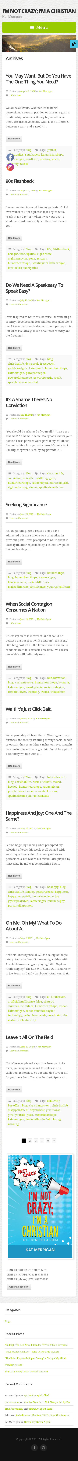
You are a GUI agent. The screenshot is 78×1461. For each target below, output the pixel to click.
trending (33, 691)
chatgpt (48, 1001)
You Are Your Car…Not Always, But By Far (47, 1402)
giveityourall (16, 1114)
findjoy (29, 891)
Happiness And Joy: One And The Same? (38, 816)
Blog (28, 149)
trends (45, 691)
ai (48, 996)
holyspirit (23, 896)
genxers (42, 258)
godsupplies (15, 154)
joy (57, 896)
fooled (57, 781)
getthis (51, 149)
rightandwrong (18, 487)
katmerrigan (16, 159)
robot (29, 1010)
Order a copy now (19, 1286)
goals (29, 1114)
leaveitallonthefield (38, 1119)
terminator (55, 1015)
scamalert (41, 791)
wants (24, 163)
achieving (53, 1100)
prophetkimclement (21, 791)
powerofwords (42, 377)
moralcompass (58, 482)
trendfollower (17, 691)
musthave (32, 159)
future (29, 1006)
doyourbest (37, 1110)
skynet (50, 1010)
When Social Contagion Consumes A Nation (29, 607)
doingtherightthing (35, 478)
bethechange (55, 572)
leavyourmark (17, 582)
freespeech (47, 363)
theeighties (30, 267)
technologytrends (34, 1015)
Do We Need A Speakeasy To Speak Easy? (34, 288)
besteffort (14, 1105)
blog (50, 359)
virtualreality (27, 1020)
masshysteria (34, 687)
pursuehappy (56, 901)
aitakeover (58, 996)
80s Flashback (20, 181)
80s (49, 249)
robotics (39, 1010)
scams (53, 791)
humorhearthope (52, 154)
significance (38, 586)
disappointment (18, 1110)
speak (57, 377)
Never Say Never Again (37, 1422)
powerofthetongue (20, 377)
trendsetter (57, 691)
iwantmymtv (40, 263)
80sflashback (61, 249)
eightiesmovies (17, 258)
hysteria (63, 682)
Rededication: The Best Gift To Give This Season (42, 1415)
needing (45, 159)
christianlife (16, 363)
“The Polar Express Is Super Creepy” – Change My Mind (35, 1358)
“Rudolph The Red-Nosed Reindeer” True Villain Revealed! (37, 1345)
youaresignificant (58, 586)
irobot (63, 1006)
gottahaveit (32, 154)
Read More (14, 138)
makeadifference (39, 582)
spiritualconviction (51, 487)
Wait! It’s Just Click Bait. (28, 709)
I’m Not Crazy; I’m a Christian (39, 10)
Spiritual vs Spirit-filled (36, 1395)
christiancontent (39, 1105)
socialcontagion (54, 687)
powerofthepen (36, 372)
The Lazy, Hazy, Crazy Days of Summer (26, 1371)
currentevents (24, 682)
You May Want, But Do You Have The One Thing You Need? (38, 78)
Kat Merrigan (45, 91)
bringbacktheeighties (22, 254)
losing (57, 1119)
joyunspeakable (18, 901)
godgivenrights (17, 368)
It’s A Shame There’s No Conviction (29, 402)
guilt (52, 478)
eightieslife (44, 254)
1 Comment (15, 95)
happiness (61, 891)
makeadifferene (18, 586)
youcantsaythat (28, 382)
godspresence (44, 891)
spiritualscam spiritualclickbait (28, 795)
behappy (52, 887)
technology (15, 1015)
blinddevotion (56, 677)
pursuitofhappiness (20, 905)
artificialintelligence (21, 1001)
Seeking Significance (26, 504)
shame (33, 487)
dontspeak (32, 363)
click (36, 781)
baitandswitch (56, 777)
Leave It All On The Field (29, 1037)
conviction (14, 478)
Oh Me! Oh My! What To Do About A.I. (33, 925)
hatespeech (36, 368)
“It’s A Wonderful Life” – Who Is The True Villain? (32, 1351)
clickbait (45, 781)
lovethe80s (15, 267)
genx (32, 258)
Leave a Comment (18, 194)
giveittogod (53, 1110)
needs (55, 159)
